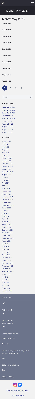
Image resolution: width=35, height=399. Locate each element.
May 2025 (5, 183)
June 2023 (5, 247)
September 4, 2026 (8, 110)
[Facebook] (20, 385)
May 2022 (5, 283)
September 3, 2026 (8, 113)
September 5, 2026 (8, 107)
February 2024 (7, 224)
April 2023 (5, 252)
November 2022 (7, 266)
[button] (32, 3)
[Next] (21, 88)
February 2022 (7, 291)
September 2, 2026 (8, 116)
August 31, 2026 (7, 121)
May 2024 (5, 216)
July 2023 (5, 244)
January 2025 (6, 194)
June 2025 (5, 180)
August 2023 (6, 241)
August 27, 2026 (7, 130)
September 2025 (7, 172)
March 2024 (6, 222)
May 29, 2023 (6, 75)
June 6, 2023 (6, 23)
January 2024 (6, 227)
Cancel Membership (17, 396)
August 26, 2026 (7, 132)
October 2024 (6, 202)
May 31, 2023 (6, 68)
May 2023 (5, 249)
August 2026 (6, 141)
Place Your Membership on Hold (17, 391)
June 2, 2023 (6, 55)
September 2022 (7, 272)
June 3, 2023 (6, 49)
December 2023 (7, 230)
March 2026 (6, 155)
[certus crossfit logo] (2, 3)
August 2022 (6, 274)
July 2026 (5, 144)
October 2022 (6, 269)
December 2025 (7, 164)
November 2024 (7, 200)
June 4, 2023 (6, 36)
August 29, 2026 (7, 124)
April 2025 (5, 186)
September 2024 (7, 205)
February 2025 (7, 191)
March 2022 (6, 288)
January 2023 (6, 260)
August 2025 (6, 175)
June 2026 (5, 147)
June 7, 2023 (6, 30)
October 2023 (6, 235)
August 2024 (6, 208)
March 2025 (6, 189)
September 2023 (7, 238)
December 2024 (7, 197)
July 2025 (5, 177)
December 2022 (7, 263)
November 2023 (7, 233)
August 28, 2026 (7, 127)
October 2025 (6, 169)
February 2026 (7, 158)
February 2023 (7, 258)
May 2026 (5, 150)
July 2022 (5, 277)
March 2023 (6, 255)
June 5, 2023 (6, 42)
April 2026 (5, 153)
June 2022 (5, 280)
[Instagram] (15, 385)
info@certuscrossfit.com (10, 334)
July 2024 (5, 211)
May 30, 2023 (6, 81)
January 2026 (6, 161)
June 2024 (5, 213)
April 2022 (5, 285)
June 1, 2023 (6, 62)
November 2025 (7, 166)
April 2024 (5, 219)
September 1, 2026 (8, 118)
